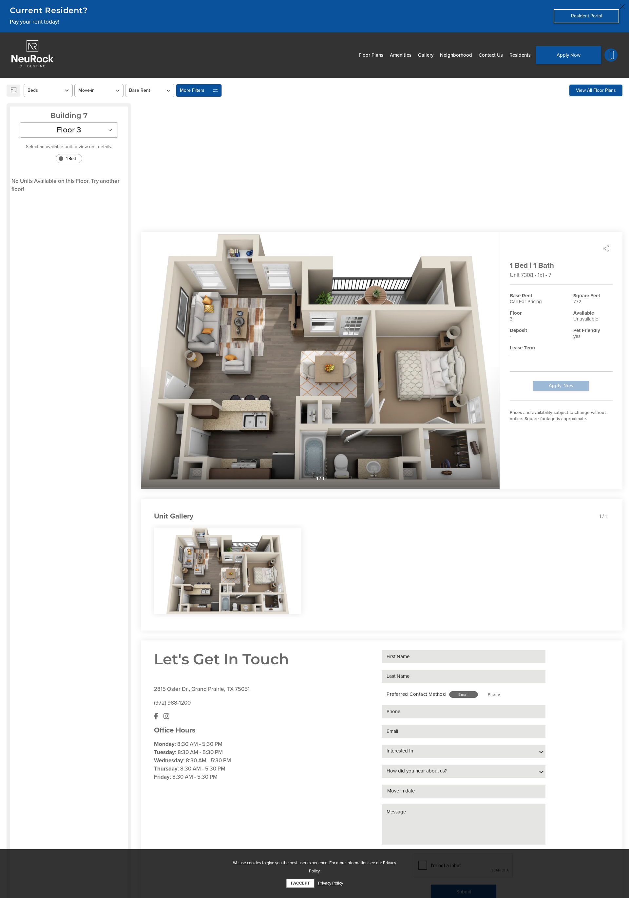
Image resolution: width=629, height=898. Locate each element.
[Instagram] (166, 717)
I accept (300, 883)
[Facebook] (156, 717)
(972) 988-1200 (172, 702)
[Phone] (611, 55)
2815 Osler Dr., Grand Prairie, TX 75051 (202, 689)
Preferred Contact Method (416, 694)
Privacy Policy (330, 883)
